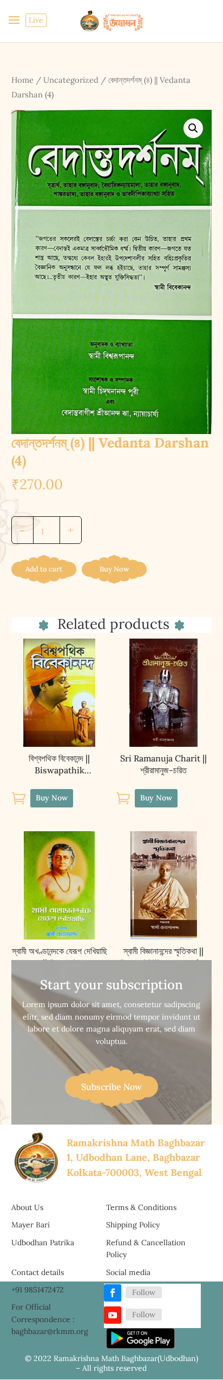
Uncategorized (71, 80)
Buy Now (114, 569)
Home (22, 80)
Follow (143, 1292)
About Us (27, 1207)
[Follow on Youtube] (112, 1315)
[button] (193, 128)
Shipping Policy (133, 1225)
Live (36, 20)
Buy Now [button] (52, 798)
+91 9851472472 (37, 1289)
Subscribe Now (111, 1086)
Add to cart (43, 569)
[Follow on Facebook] (112, 1293)
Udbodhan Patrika (42, 1242)
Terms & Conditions (141, 1207)
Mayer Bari (30, 1225)
